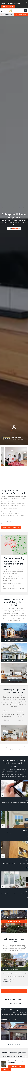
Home (4, 207)
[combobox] (6, 1069)
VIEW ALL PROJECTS (14, 991)
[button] (25, 10)
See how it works (16, 1066)
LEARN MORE (7, 981)
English (4, 1069)
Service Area (9, 207)
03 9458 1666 (8, 14)
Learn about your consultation (14, 926)
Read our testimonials (14, 1003)
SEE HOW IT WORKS (8, 6)
